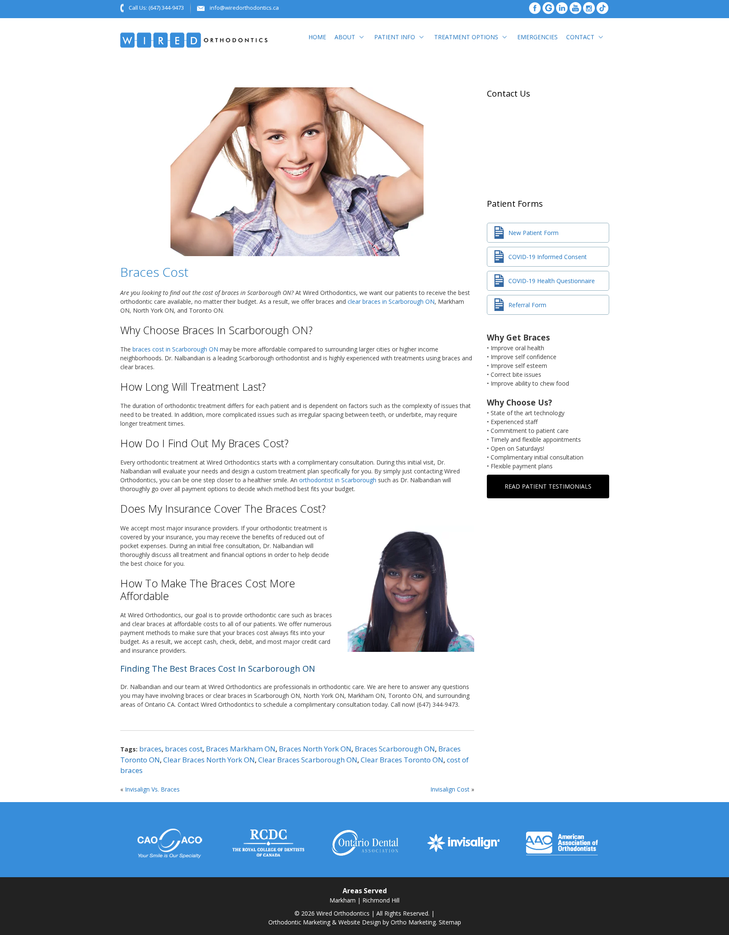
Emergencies (537, 37)
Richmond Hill (381, 900)
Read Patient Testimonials (548, 486)
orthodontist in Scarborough (337, 480)
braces (150, 749)
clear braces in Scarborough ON (391, 301)
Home (317, 37)
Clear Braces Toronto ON (402, 760)
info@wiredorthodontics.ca (244, 7)
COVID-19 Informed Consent (547, 257)
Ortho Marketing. (414, 922)
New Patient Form (533, 233)
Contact (580, 37)
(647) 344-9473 (166, 7)
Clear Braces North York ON (209, 760)
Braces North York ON (315, 749)
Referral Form (527, 305)
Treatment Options (466, 37)
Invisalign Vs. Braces (152, 789)
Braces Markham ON (240, 749)
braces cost (183, 749)
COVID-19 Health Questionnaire (551, 281)
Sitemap (450, 922)
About (345, 37)
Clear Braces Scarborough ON (307, 760)
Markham (342, 900)
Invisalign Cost (450, 789)
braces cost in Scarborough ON (175, 349)
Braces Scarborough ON (395, 749)
